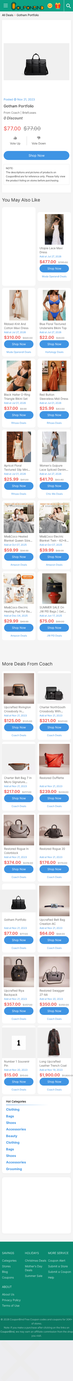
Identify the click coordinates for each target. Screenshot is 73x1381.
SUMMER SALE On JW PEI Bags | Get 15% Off (52, 611)
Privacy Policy (11, 1300)
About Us (8, 1294)
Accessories (16, 1129)
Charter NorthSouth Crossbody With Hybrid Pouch (52, 711)
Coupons (8, 1277)
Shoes (11, 1123)
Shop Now (37, 155)
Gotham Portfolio (15, 919)
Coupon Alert (56, 1260)
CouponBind (7, 1331)
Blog (5, 1271)
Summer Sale (33, 1275)
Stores (6, 1266)
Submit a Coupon (59, 1271)
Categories (9, 1260)
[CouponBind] (30, 5)
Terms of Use (10, 1305)
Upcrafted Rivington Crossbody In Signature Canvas (17, 711)
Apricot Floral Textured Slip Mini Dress (16, 469)
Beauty (11, 1136)
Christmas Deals (35, 1260)
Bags (10, 1116)
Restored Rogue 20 (52, 848)
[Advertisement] (18, 246)
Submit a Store (58, 1266)
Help (51, 1277)
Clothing (12, 1109)
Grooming (14, 1169)
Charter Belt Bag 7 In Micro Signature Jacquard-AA (18, 782)
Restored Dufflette (52, 778)
